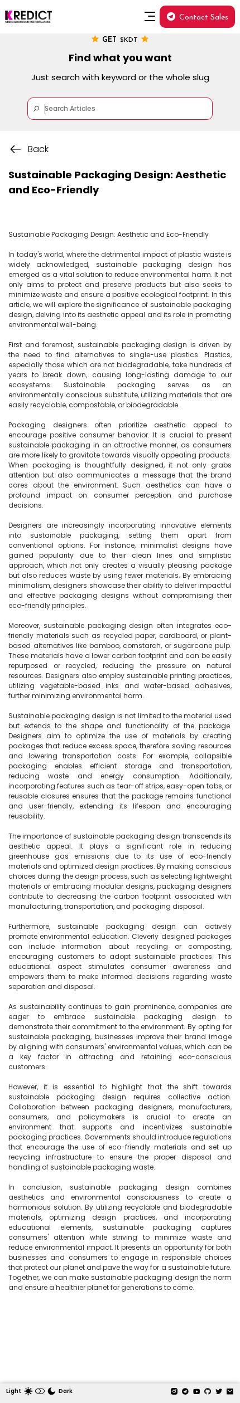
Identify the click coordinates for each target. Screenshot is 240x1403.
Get (120, 40)
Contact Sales (203, 17)
